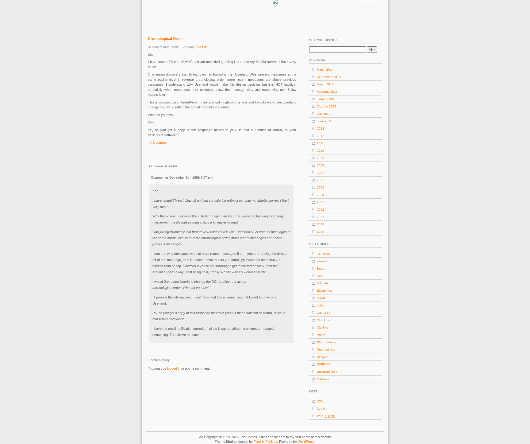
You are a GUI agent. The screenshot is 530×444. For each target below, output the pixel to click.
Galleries (323, 379)
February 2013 (327, 91)
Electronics (324, 290)
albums (322, 261)
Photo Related (327, 342)
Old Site (202, 47)
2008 (320, 165)
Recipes (322, 357)
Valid (326, 416)
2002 (320, 209)
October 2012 (326, 106)
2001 (320, 217)
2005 (320, 187)
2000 (320, 224)
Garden (322, 298)
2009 (320, 158)
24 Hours (323, 253)
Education (324, 283)
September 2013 (329, 77)
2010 (320, 150)
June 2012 (324, 121)
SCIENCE (324, 364)
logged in (173, 368)
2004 (320, 195)
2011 (320, 143)
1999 (320, 231)
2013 (320, 128)
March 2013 (325, 84)
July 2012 (324, 113)
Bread (321, 268)
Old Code (323, 312)
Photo (321, 335)
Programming (326, 349)
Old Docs (323, 320)
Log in (321, 408)
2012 (320, 136)
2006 (320, 180)
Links (320, 305)
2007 (320, 172)
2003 (320, 202)
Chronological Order (165, 39)
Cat (319, 276)
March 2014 (325, 69)
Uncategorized (327, 371)
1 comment (161, 142)
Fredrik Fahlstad (266, 441)
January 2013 (326, 99)
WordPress (306, 441)
